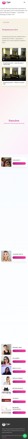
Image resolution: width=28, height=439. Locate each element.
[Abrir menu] (24, 2)
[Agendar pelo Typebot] (25, 436)
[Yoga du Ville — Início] (6, 2)
